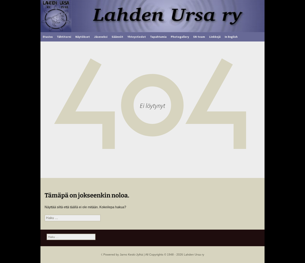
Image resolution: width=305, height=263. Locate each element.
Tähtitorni (64, 37)
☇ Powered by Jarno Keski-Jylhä (122, 254)
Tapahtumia (158, 37)
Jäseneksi (100, 37)
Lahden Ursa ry (194, 254)
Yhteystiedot (136, 37)
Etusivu (48, 37)
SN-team (199, 37)
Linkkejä (215, 37)
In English (231, 37)
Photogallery (180, 37)
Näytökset (82, 37)
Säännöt (117, 37)
